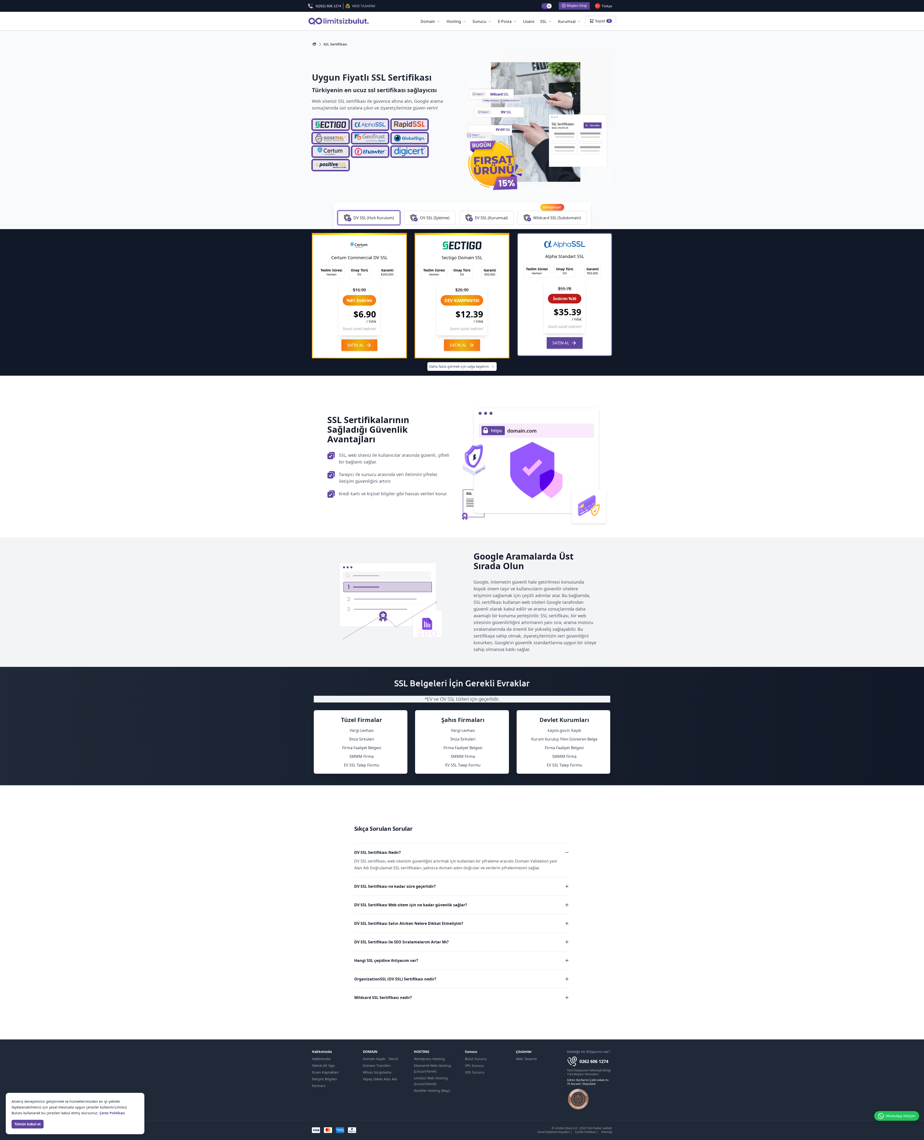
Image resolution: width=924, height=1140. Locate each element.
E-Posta (505, 21)
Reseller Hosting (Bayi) (432, 1090)
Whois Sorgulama (377, 1072)
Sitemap (606, 1132)
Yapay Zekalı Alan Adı (380, 1079)
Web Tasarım (526, 1058)
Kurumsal (567, 21)
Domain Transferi (377, 1065)
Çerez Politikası (112, 1113)
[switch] (546, 6)
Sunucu (479, 21)
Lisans (528, 21)
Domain (428, 21)
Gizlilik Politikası (585, 1132)
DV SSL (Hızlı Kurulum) (373, 217)
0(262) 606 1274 (328, 6)
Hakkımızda (321, 1058)
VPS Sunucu (474, 1065)
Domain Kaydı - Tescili (380, 1058)
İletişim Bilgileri (324, 1079)
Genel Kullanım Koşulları (553, 1132)
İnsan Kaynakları (325, 1072)
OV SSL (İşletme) (434, 217)
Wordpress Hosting (429, 1058)
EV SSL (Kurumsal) (491, 217)
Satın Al (355, 345)
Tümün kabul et (27, 1124)
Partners (319, 1085)
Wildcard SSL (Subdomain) (557, 215)
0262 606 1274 (593, 1061)
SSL (543, 21)
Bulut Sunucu (476, 1058)
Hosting (454, 21)
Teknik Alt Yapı (323, 1065)
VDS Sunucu (474, 1072)
